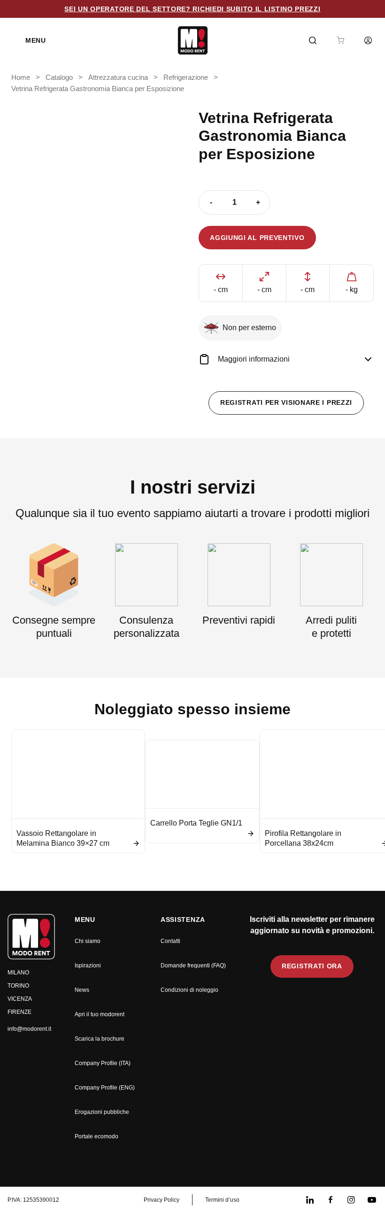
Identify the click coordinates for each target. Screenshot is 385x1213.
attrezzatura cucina (118, 77)
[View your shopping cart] (340, 40)
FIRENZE (19, 1012)
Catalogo (59, 77)
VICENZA (20, 999)
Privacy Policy (161, 1200)
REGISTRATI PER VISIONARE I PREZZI (286, 402)
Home (20, 77)
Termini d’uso (222, 1200)
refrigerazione (185, 77)
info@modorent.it (29, 1029)
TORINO (18, 985)
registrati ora (312, 966)
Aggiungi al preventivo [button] (257, 237)
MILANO (18, 972)
